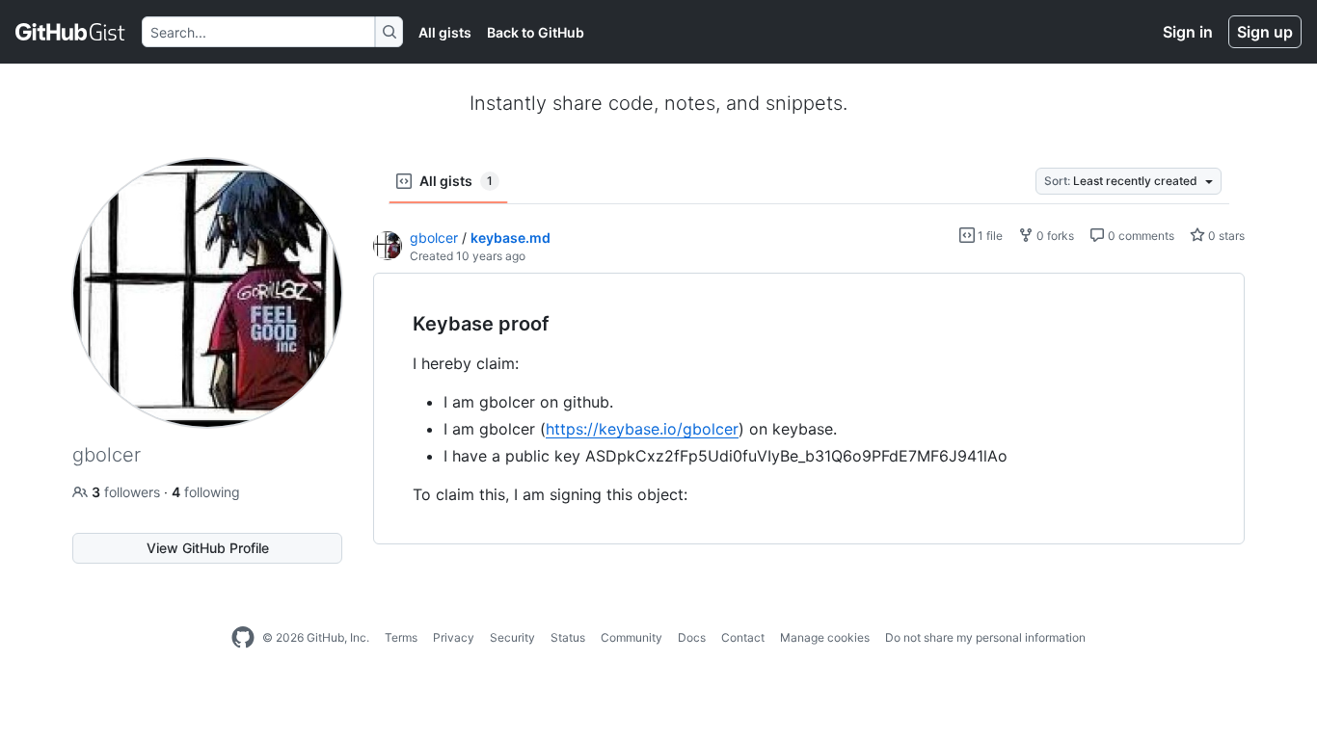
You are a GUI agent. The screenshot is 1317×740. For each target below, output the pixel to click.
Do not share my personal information (985, 637)
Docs (692, 637)
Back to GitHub (535, 32)
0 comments (1139, 235)
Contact (743, 637)
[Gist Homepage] (70, 31)
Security (512, 637)
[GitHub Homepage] (243, 637)
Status (568, 637)
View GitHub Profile (208, 548)
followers (128, 492)
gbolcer (434, 237)
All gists (444, 32)
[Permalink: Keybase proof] (399, 324)
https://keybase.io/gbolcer (642, 428)
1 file (989, 235)
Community (631, 637)
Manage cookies (825, 637)
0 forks (1054, 235)
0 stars (1225, 235)
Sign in (1188, 31)
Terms (401, 637)
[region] (809, 409)
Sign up (1265, 31)
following (206, 492)
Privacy (453, 637)
